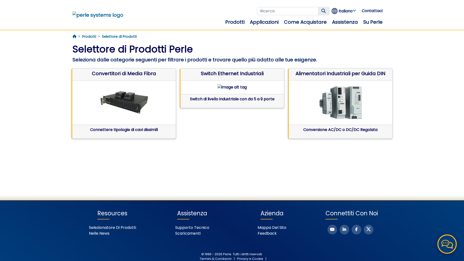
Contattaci (372, 11)
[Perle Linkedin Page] (344, 229)
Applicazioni (264, 22)
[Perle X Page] (368, 229)
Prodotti (235, 22)
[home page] (74, 36)
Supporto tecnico (192, 227)
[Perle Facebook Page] (356, 229)
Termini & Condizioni (216, 259)
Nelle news (99, 233)
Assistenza (345, 22)
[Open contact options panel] (447, 244)
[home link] (97, 15)
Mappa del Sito (272, 227)
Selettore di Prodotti (119, 36)
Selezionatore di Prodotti (112, 227)
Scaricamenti (188, 233)
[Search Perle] (323, 11)
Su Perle (373, 22)
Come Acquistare (305, 22)
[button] (344, 11)
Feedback (267, 233)
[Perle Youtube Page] (332, 229)
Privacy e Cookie (250, 259)
